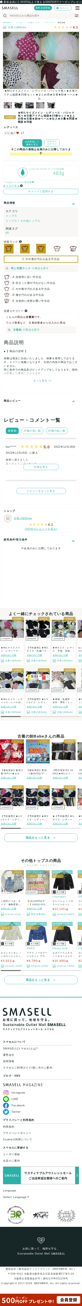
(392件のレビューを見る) (41, 528)
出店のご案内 (11, 1160)
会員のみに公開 (8, 655)
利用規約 (8, 1126)
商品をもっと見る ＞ (41, 837)
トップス (11, 215)
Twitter (16, 1111)
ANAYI (31, 948)
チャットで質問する (41, 191)
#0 (7, 232)
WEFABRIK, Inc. (44, 1283)
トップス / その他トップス (23, 220)
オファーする (11, 185)
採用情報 (8, 1061)
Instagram (18, 1092)
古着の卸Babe (17, 27)
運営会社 (8, 1054)
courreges (59, 896)
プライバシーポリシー (17, 1133)
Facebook (18, 1105)
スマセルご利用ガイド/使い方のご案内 (27, 1067)
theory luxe (60, 948)
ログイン (64, 8)
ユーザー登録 (11, 1154)
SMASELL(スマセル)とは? (20, 1048)
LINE (15, 1099)
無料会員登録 (43, 8)
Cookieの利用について (17, 1139)
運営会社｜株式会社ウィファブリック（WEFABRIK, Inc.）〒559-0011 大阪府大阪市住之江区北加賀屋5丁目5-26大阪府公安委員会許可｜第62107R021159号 (41, 1274)
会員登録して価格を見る (32, 143)
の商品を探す (30, 268)
